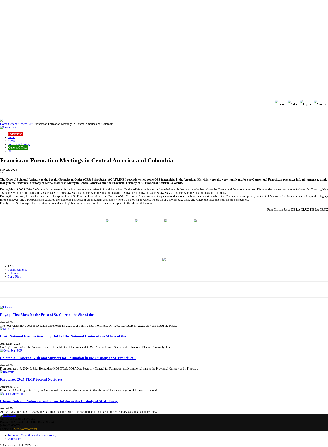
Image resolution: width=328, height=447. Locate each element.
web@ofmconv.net (25, 428)
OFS (31, 124)
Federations (15, 133)
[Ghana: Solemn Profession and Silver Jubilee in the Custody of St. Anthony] (12, 393)
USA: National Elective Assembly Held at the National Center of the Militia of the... (64, 336)
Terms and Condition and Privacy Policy (32, 435)
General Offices (17, 124)
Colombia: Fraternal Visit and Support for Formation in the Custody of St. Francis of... (68, 358)
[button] (323, 113)
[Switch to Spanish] (320, 104)
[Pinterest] (62, 289)
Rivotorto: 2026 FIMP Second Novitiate (31, 379)
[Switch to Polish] (293, 104)
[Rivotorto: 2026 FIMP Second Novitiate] (7, 372)
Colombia (13, 273)
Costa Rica (14, 276)
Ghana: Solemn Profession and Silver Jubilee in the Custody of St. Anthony (59, 401)
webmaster (14, 438)
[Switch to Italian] (280, 104)
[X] (48, 289)
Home (3, 124)
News (11, 140)
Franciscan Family (19, 144)
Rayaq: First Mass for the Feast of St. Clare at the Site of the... (48, 315)
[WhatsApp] (75, 289)
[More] (89, 289)
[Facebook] (34, 289)
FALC (11, 137)
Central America (17, 269)
